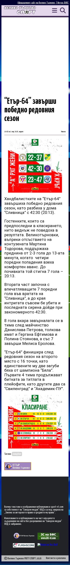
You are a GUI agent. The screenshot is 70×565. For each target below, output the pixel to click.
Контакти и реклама (56, 558)
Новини (63, 132)
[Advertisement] (35, 54)
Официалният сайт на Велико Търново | (37, 2)
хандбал (17, 454)
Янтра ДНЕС (63, 2)
